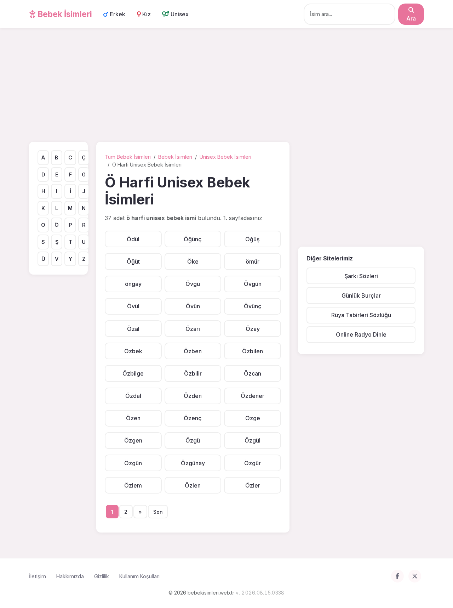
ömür (252, 261)
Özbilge (133, 373)
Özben (193, 351)
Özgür (252, 463)
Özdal (133, 395)
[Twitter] (414, 576)
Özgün (133, 463)
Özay (253, 328)
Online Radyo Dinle (361, 334)
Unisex (179, 14)
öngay (133, 283)
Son (158, 512)
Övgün (253, 283)
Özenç (193, 418)
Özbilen (252, 351)
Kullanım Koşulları (139, 576)
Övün (193, 306)
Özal (133, 328)
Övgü (192, 283)
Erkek (116, 14)
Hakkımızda (70, 576)
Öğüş (252, 239)
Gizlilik (101, 576)
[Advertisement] (226, 86)
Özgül (252, 440)
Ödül (133, 239)
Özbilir (193, 373)
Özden (193, 395)
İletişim (37, 576)
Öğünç (193, 239)
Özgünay (193, 463)
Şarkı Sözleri (361, 276)
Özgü (192, 440)
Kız (146, 14)
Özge (252, 418)
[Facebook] (397, 576)
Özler (252, 485)
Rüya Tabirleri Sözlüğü (361, 315)
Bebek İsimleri (64, 14)
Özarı (192, 328)
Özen (133, 418)
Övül (133, 306)
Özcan (252, 373)
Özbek (133, 351)
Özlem (133, 485)
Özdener (252, 395)
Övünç (253, 306)
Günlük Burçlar (361, 295)
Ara (411, 18)
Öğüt (133, 261)
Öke (193, 261)
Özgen (133, 440)
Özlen (193, 485)
